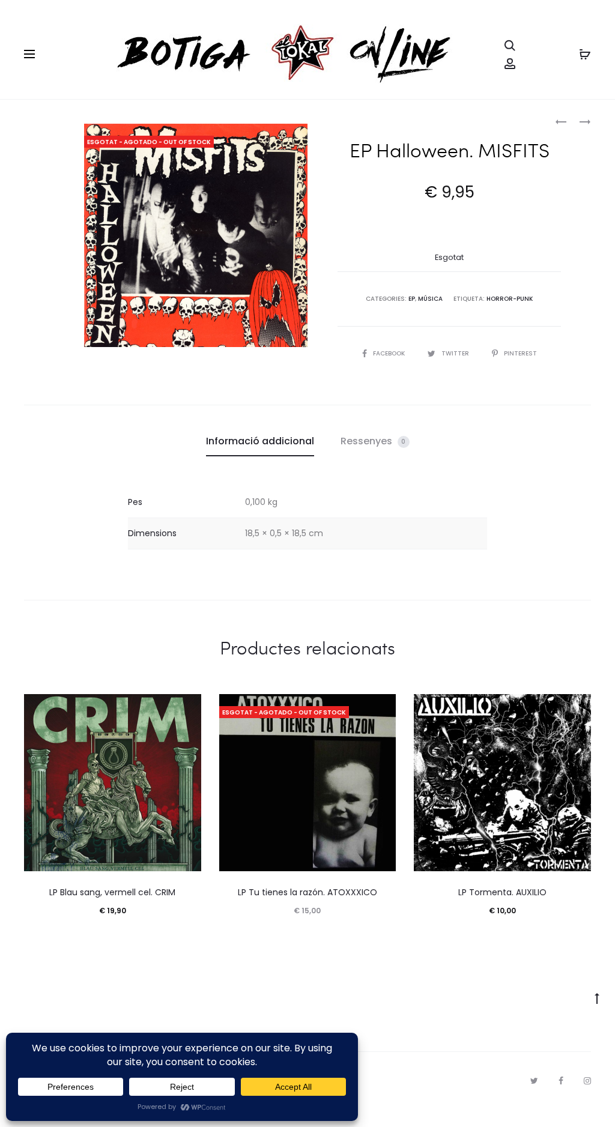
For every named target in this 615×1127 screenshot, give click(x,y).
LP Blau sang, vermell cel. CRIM (112, 892)
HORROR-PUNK (509, 298)
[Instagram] (587, 1081)
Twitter (456, 353)
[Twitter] (534, 1081)
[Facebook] (561, 1081)
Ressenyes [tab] (373, 441)
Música (430, 298)
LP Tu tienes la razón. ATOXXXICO (307, 892)
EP (411, 298)
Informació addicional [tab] (260, 441)
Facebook (390, 353)
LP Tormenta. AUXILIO (502, 892)
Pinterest (520, 353)
